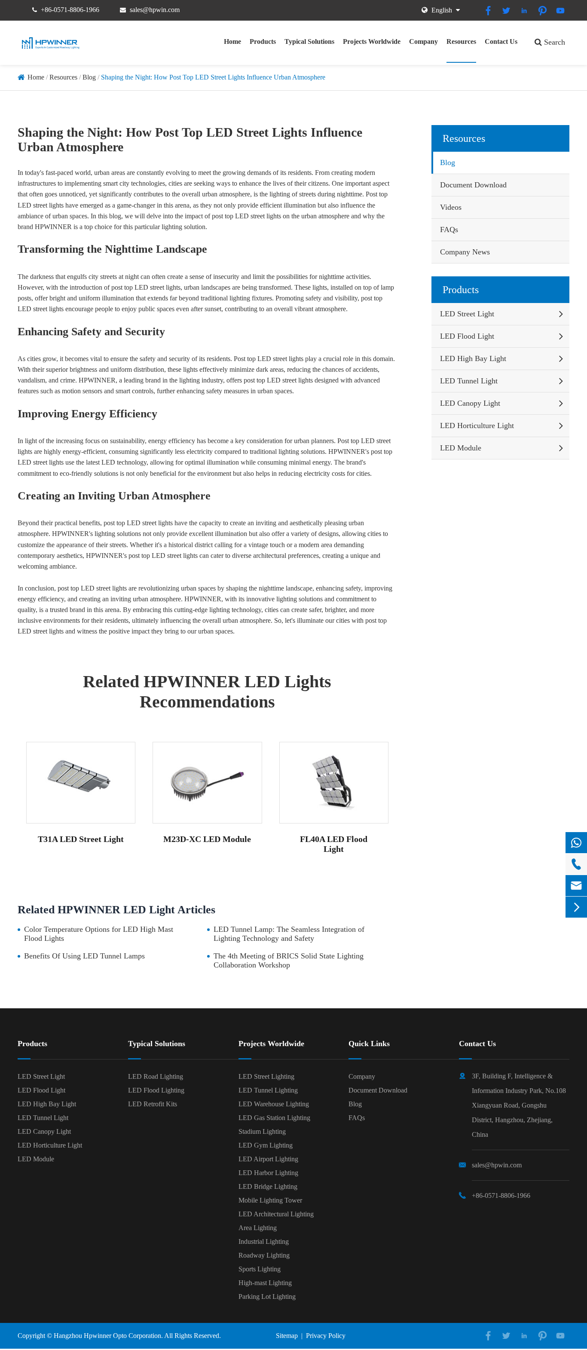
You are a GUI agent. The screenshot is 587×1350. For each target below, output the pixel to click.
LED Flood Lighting (156, 1090)
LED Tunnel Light (469, 381)
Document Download (473, 185)
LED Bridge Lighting (267, 1186)
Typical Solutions (309, 41)
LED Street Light (467, 313)
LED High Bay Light (473, 358)
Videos (451, 207)
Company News (465, 252)
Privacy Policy (325, 1335)
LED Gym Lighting (265, 1145)
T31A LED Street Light (81, 839)
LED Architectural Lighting (276, 1214)
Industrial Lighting (263, 1241)
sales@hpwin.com (155, 9)
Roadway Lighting (264, 1255)
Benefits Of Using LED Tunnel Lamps (84, 956)
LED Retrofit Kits (152, 1104)
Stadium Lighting (262, 1131)
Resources (461, 41)
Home (232, 41)
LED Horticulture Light (477, 425)
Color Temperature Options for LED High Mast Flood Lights (98, 934)
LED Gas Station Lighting (274, 1117)
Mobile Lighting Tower (270, 1200)
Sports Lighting (259, 1269)
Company (423, 41)
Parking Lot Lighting (267, 1296)
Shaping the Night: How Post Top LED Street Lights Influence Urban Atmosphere (213, 77)
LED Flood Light (467, 336)
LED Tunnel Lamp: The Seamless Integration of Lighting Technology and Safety (289, 934)
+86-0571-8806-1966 (70, 9)
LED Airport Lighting (268, 1159)
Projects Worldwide (372, 41)
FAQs (449, 229)
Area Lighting (257, 1227)
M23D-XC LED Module (207, 839)
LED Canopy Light (470, 403)
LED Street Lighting (266, 1076)
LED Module (460, 448)
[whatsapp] (576, 842)
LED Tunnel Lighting (268, 1090)
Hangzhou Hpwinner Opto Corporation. (108, 1335)
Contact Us (501, 41)
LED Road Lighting (155, 1076)
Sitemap (287, 1335)
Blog (89, 77)
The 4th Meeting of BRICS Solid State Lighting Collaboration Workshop (289, 960)
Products (263, 41)
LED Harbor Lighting (268, 1172)
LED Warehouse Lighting (273, 1104)
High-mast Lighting (265, 1282)
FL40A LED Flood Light (333, 844)
